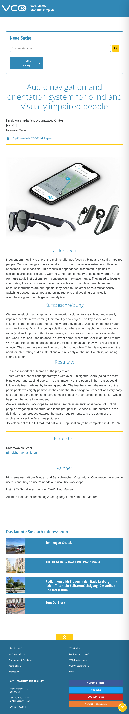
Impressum (14, 672)
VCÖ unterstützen (17, 654)
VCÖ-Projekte (75, 648)
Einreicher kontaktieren (21, 452)
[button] (64, 138)
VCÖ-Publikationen (78, 660)
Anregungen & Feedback (20, 660)
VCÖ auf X (96, 690)
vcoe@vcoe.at (23, 701)
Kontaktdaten (15, 666)
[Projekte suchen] (115, 48)
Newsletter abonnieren (96, 704)
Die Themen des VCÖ (79, 654)
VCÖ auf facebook (95, 683)
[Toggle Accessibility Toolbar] (122, 707)
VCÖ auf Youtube (96, 697)
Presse (72, 672)
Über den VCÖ (15, 648)
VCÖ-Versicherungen (79, 666)
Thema (26, 63)
